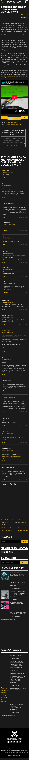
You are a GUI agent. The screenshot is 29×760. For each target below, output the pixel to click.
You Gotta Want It (16, 655)
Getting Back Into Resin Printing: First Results (18, 612)
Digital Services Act (17, 752)
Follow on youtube (7, 552)
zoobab (4, 331)
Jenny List (6, 15)
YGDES (4, 170)
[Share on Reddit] (8, 17)
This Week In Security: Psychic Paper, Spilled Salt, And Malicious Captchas (13, 133)
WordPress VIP (17, 755)
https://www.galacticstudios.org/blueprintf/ (13, 259)
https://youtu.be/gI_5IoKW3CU (10, 458)
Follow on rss (10, 552)
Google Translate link (19, 29)
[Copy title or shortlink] (10, 17)
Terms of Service (8, 752)
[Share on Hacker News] (6, 17)
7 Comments (15, 599)
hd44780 (18, 125)
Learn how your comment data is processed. (14, 530)
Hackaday (14, 1)
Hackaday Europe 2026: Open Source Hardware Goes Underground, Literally (18, 594)
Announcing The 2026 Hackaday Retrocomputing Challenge (17, 707)
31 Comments (15, 607)
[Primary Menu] (26, 1)
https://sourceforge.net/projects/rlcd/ (11, 456)
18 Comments (24, 15)
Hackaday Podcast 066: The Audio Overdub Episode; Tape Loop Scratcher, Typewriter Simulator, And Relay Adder (13, 142)
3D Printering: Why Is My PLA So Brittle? (18, 689)
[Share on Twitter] (3, 17)
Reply (3, 178)
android (8, 125)
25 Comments (16, 616)
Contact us (12, 552)
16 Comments (15, 658)
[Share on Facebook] (1, 17)
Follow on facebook (2, 552)
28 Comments (16, 693)
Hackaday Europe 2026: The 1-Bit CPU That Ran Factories (17, 584)
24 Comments (16, 588)
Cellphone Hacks (12, 122)
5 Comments (15, 670)
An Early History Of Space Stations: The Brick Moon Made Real (17, 574)
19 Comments (15, 579)
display (13, 125)
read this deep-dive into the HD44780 (12, 76)
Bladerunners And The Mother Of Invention (17, 603)
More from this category (8, 619)
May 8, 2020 (24, 18)
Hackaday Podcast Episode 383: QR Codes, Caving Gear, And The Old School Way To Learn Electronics (17, 664)
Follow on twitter (4, 552)
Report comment (23, 178)
